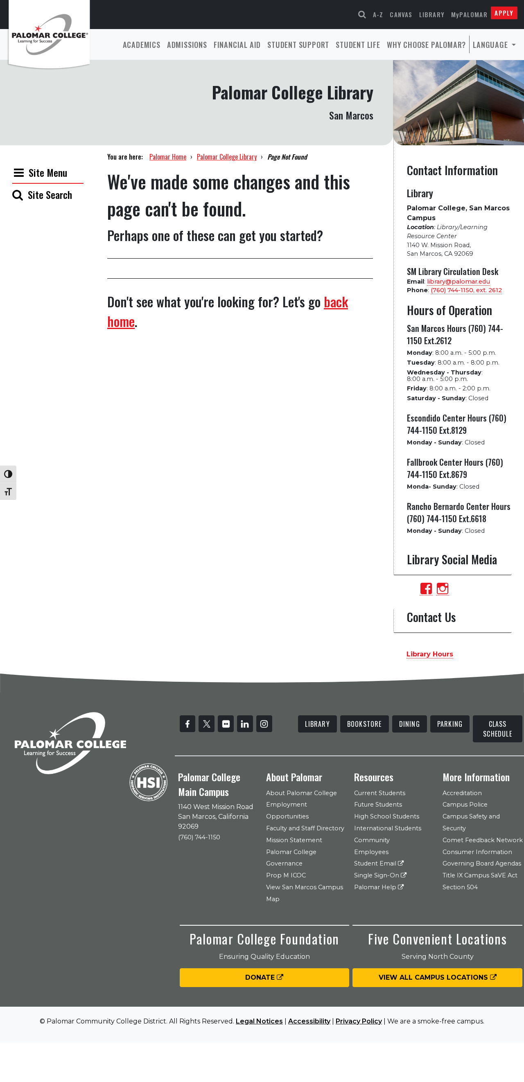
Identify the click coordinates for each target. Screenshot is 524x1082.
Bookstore (364, 724)
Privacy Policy (359, 1021)
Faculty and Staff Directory (305, 828)
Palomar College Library (227, 157)
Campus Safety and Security (471, 822)
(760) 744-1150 (199, 837)
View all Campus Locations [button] (434, 977)
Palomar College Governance (291, 858)
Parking (450, 724)
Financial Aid (237, 44)
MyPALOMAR (469, 14)
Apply (504, 12)
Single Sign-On (377, 875)
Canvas (401, 14)
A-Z (378, 14)
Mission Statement (294, 840)
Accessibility (309, 1021)
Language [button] (491, 44)
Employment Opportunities (287, 810)
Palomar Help (376, 887)
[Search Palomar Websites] (362, 15)
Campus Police (465, 804)
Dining (409, 724)
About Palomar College (301, 793)
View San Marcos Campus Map (304, 893)
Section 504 (460, 887)
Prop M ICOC (286, 875)
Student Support (298, 44)
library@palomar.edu (458, 281)
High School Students (386, 816)
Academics (141, 44)
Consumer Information (477, 852)
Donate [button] (261, 977)
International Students (387, 828)
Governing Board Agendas (482, 863)
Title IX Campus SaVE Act (480, 875)
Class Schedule (497, 729)
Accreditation (462, 793)
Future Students (378, 804)
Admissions (187, 44)
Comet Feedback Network (483, 840)
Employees (371, 852)
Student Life (358, 44)
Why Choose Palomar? (426, 44)
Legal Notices (259, 1021)
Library (432, 14)
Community (372, 840)
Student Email (376, 863)
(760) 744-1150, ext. (466, 290)
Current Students (379, 793)
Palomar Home (167, 157)
